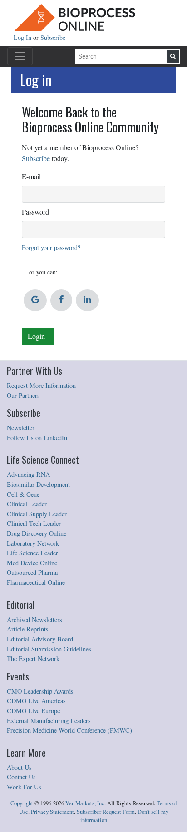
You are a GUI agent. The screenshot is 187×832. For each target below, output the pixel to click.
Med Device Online (32, 562)
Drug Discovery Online (36, 533)
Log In (23, 37)
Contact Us (21, 777)
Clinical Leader (27, 503)
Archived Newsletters (34, 619)
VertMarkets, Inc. (85, 803)
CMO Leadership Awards (40, 691)
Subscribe (52, 37)
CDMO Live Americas (36, 700)
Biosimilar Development (38, 484)
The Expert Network (33, 658)
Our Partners (23, 395)
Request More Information (41, 385)
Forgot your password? (51, 247)
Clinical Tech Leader (34, 523)
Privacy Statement (52, 812)
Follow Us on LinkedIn (37, 437)
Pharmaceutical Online (36, 582)
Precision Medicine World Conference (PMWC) (69, 730)
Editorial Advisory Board (40, 639)
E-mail (31, 176)
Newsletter (20, 427)
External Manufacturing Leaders (49, 720)
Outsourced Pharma (32, 572)
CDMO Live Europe (33, 710)
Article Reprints (28, 629)
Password (35, 211)
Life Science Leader (32, 552)
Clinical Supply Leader (37, 513)
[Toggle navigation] (20, 56)
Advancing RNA (28, 474)
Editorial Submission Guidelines (49, 649)
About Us (19, 767)
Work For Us (24, 787)
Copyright (21, 803)
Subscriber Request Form (106, 812)
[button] (35, 300)
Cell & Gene (23, 494)
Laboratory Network (33, 543)
